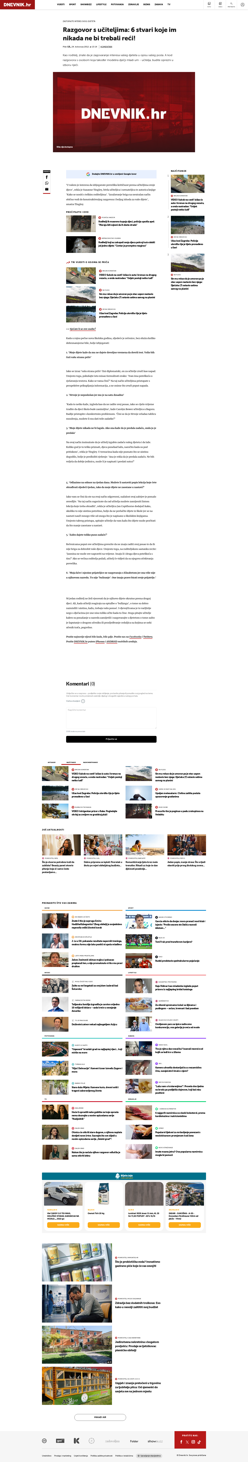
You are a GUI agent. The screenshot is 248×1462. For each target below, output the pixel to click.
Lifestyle (101, 5)
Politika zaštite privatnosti (102, 1456)
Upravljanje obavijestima (150, 1456)
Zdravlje (133, 5)
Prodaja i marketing (62, 1456)
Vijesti (61, 5)
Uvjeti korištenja (81, 1456)
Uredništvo (46, 1456)
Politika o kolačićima (124, 1456)
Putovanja (117, 5)
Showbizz (86, 5)
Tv (169, 5)
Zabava (159, 5)
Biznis (146, 5)
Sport (72, 5)
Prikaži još (100, 1417)
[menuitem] (242, 4)
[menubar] (242, 4)
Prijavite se (111, 739)
